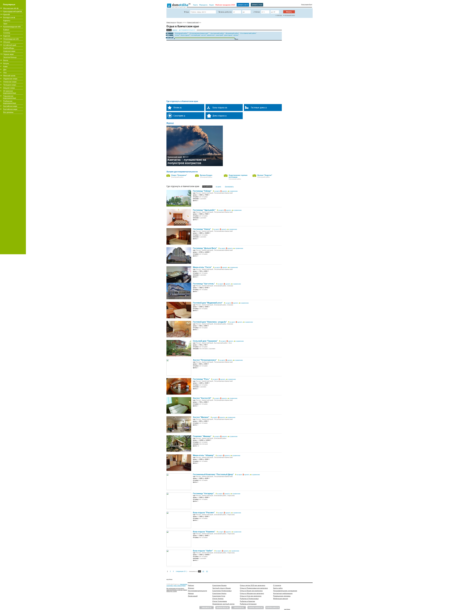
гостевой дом (195, 35)
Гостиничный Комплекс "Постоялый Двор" (213, 474)
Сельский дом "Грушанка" (205, 341)
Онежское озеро (9, 82)
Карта (195, 5)
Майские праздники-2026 (225, 5)
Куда (187, 12)
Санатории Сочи (218, 596)
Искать (289, 12)
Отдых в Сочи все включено (250, 596)
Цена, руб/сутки (226, 12)
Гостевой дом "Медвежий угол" (208, 303)
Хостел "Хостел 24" (202, 398)
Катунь (6, 63)
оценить (224, 191)
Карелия (6, 36)
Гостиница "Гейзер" (202, 191)
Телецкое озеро (9, 85)
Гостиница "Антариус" (203, 494)
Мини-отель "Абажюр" (203, 455)
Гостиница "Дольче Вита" (205, 248)
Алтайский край (9, 45)
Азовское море (9, 51)
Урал (5, 24)
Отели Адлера (217, 599)
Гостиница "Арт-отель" (204, 284)
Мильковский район (232, 33)
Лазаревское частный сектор (223, 604)
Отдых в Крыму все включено (251, 591)
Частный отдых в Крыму (221, 588)
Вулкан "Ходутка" (264, 175)
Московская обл (9, 8)
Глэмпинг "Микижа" (202, 436)
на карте (217, 191)
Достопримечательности (197, 591)
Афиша (191, 593)
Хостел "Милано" (201, 417)
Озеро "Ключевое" (179, 175)
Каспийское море (10, 106)
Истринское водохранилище (9, 92)
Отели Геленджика (219, 601)
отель (177, 35)
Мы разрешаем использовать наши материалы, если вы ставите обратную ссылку (176, 590)
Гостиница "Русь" (201, 379)
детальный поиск (290, 15)
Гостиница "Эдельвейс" (204, 210)
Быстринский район (217, 33)
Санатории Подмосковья (222, 591)
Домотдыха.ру (171, 22)
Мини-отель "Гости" (202, 267)
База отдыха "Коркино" (204, 532)
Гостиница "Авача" (202, 229)
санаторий (219, 35)
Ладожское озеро (10, 79)
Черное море (8, 54)
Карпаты (6, 21)
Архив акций (193, 596)
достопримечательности (187, 30)
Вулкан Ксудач (206, 175)
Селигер (6, 33)
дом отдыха (228, 35)
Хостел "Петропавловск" (205, 360)
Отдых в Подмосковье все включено (254, 588)
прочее (235, 35)
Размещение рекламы (282, 596)
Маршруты (203, 5)
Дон (4, 70)
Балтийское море (10, 109)
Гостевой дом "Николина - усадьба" (210, 322)
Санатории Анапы (219, 593)
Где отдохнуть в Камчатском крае (182, 101)
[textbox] (203, 12)
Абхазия (6, 42)
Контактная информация (283, 593)
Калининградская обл (12, 27)
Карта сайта (277, 588)
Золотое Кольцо (9, 57)
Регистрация (305, 4)
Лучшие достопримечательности (182, 172)
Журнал (191, 588)
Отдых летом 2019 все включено (252, 585)
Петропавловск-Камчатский (199, 33)
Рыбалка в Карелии (247, 601)
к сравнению (233, 191)
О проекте (277, 585)
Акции (211, 5)
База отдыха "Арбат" (203, 551)
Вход (310, 4)
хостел (203, 35)
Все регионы (8, 112)
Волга (5, 60)
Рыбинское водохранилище (9, 102)
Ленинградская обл (11, 39)
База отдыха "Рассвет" (204, 513)
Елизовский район (181, 33)
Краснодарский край (11, 11)
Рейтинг (257, 12)
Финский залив (9, 76)
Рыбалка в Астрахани (248, 604)
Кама (5, 66)
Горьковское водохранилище (9, 97)
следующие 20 (181, 571)
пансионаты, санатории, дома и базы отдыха (177, 585)
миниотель (210, 35)
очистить (279, 15)
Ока (4, 73)
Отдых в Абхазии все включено (252, 593)
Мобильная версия (280, 599)
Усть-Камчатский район (248, 33)
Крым (5, 14)
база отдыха (185, 35)
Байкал (6, 30)
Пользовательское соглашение (285, 591)
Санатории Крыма (219, 585)
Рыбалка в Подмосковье (249, 599)
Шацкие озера (9, 88)
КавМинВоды (8, 48)
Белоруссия (8, 17)
